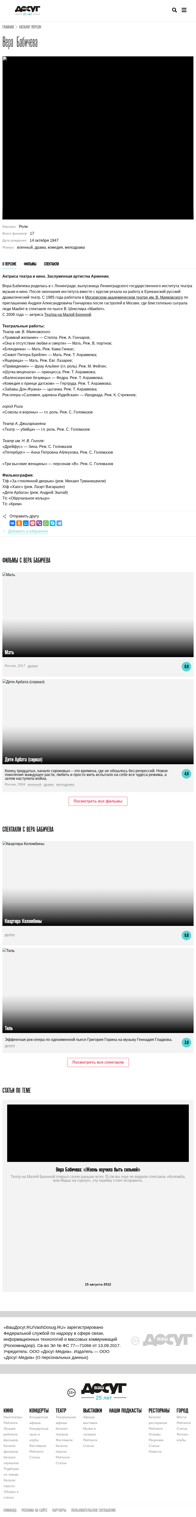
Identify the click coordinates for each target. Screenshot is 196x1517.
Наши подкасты (125, 1410)
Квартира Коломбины (23, 921)
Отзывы (155, 1434)
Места (181, 1417)
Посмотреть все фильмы (98, 801)
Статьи (34, 1457)
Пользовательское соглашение (93, 1510)
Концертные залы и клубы (39, 1434)
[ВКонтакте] (12, 523)
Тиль (9, 1028)
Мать (9, 652)
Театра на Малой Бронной (67, 315)
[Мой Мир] (26, 523)
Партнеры (59, 1510)
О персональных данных (62, 1357)
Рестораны (159, 1410)
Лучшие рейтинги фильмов (11, 1434)
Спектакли (51, 264)
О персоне (9, 264)
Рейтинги (11, 1423)
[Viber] (39, 523)
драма (33, 666)
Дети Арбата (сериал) (23, 759)
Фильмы (30, 264)
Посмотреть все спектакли (98, 1062)
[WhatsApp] (46, 523)
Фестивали (37, 1446)
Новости (155, 1451)
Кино (8, 1410)
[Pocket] (32, 523)
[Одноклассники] (19, 523)
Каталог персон (30, 27)
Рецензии (156, 1440)
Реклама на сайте (34, 1510)
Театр (61, 1410)
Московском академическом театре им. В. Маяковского (134, 297)
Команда (10, 1510)
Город (182, 1410)
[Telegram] (59, 523)
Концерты (39, 1410)
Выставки (92, 1410)
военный (34, 784)
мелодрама (65, 784)
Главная (8, 27)
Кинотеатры (13, 1417)
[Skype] (52, 523)
